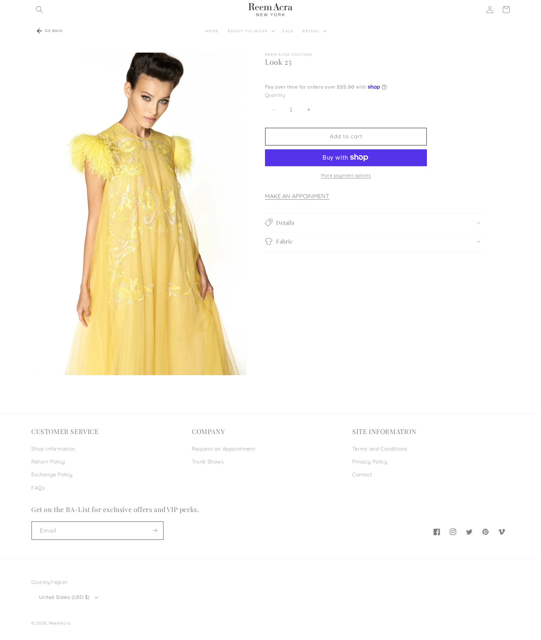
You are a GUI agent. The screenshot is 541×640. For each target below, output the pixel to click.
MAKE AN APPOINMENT (297, 195)
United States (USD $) (64, 597)
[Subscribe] (154, 530)
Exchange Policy (52, 474)
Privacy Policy (369, 461)
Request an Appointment (223, 448)
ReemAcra (60, 623)
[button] (39, 9)
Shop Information (53, 448)
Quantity (275, 95)
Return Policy (48, 461)
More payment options (346, 175)
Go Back (54, 30)
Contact (362, 474)
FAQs (38, 487)
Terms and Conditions (379, 448)
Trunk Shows (208, 461)
